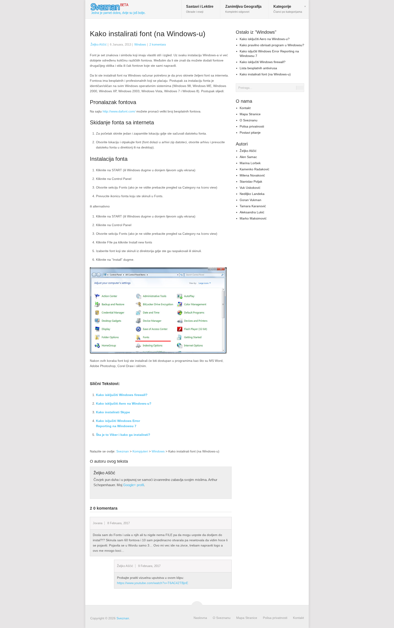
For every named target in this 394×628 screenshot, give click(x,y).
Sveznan (122, 451)
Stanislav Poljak (251, 181)
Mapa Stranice (250, 114)
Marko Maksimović (253, 218)
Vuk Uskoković (250, 187)
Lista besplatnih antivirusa (258, 68)
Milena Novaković (252, 175)
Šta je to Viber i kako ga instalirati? (123, 435)
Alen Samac (248, 157)
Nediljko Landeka (252, 194)
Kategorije (287, 9)
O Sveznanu (248, 120)
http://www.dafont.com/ (119, 111)
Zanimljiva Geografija (243, 9)
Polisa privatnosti (252, 126)
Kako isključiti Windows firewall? (122, 395)
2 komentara (157, 44)
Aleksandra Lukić (252, 212)
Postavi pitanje (250, 132)
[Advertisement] (193, 414)
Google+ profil (133, 485)
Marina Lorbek (250, 163)
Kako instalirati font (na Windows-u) (265, 74)
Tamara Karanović (253, 206)
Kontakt (245, 108)
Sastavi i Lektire (199, 9)
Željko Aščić (99, 44)
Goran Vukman (250, 200)
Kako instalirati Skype (113, 412)
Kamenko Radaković (254, 169)
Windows (140, 44)
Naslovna (200, 618)
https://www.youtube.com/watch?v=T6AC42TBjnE (152, 583)
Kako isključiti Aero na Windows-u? (123, 403)
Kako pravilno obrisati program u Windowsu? (272, 45)
